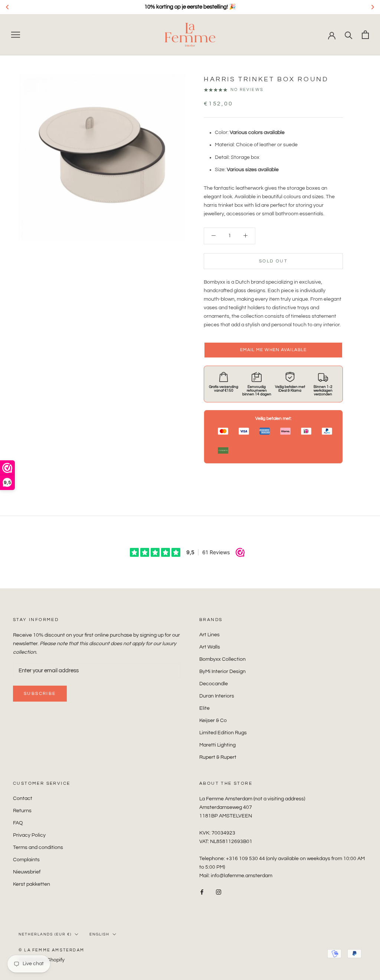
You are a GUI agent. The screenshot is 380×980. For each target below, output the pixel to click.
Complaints (26, 859)
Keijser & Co (213, 720)
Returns (22, 810)
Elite (204, 708)
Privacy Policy (29, 835)
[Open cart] (365, 34)
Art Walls (209, 647)
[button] (273, 350)
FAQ (18, 823)
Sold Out (273, 261)
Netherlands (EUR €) (45, 934)
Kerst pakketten (31, 884)
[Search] (349, 35)
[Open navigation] (15, 35)
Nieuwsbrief (26, 872)
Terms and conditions (38, 847)
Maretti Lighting (217, 745)
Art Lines (209, 634)
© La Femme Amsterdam (51, 950)
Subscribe (40, 693)
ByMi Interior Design (222, 671)
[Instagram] (218, 892)
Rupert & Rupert (217, 757)
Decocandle (213, 683)
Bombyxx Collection (222, 659)
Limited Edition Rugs (223, 732)
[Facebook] (201, 892)
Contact (22, 798)
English (99, 934)
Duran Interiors (216, 696)
